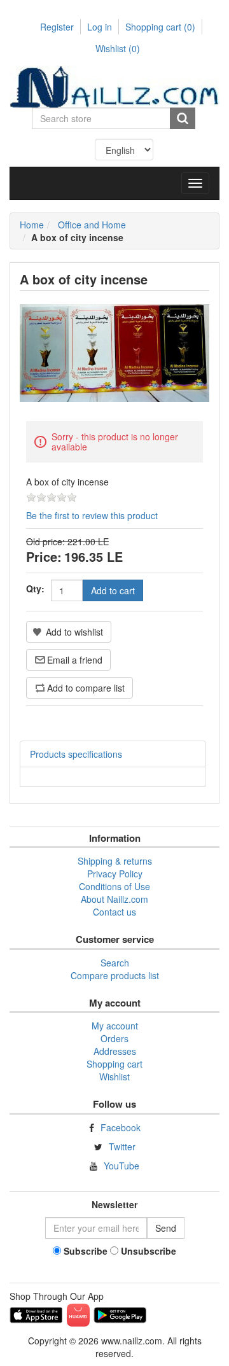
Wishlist (114, 1076)
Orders (114, 1038)
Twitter (122, 1146)
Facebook (121, 1127)
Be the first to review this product (92, 515)
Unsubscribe (148, 1250)
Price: (44, 556)
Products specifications (76, 754)
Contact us (114, 911)
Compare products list (115, 975)
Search (115, 962)
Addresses (115, 1051)
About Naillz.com (114, 899)
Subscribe (86, 1250)
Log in (99, 26)
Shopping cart (160, 26)
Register (57, 26)
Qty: (35, 588)
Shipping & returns (115, 860)
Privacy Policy (114, 873)
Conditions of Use (114, 886)
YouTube (121, 1165)
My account (115, 1025)
